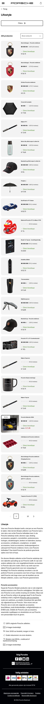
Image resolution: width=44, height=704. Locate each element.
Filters (20, 23)
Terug (5, 9)
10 (28, 516)
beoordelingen (22, 664)
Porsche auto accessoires (29, 598)
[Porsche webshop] (22, 3)
